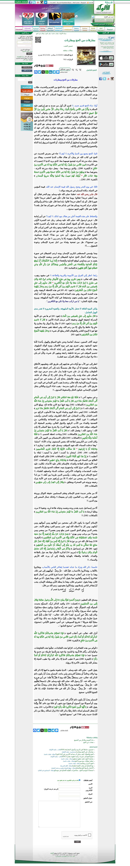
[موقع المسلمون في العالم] (58, 29)
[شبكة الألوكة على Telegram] (45, 2)
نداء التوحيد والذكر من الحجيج (84, 740)
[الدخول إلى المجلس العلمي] (102, 25)
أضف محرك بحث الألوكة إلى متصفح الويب (65, 856)
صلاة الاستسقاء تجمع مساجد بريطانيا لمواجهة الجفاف (107, 47)
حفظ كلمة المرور (25, 49)
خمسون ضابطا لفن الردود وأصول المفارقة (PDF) (77, 749)
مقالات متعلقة (68, 50)
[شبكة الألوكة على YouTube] (38, 2)
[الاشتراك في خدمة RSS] (88, 3)
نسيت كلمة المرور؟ (27, 51)
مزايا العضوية (20, 56)
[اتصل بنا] (53, 3)
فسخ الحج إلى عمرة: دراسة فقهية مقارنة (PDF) (78, 756)
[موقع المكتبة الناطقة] (36, 29)
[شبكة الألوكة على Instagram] (41, 2)
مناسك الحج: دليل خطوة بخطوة (83, 759)
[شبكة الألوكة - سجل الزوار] (76, 3)
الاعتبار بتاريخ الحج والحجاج (85, 768)
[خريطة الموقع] (90, 3)
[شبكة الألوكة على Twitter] (34, 2)
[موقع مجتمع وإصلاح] (84, 29)
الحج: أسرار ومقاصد (87, 763)
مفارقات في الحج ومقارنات (84, 752)
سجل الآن (25, 59)
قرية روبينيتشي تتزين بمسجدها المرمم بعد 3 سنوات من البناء (107, 43)
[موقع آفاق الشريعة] (101, 29)
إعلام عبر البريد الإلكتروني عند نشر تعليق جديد (68, 780)
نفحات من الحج (88, 742)
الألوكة (52, 853)
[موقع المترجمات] (19, 29)
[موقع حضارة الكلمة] (76, 29)
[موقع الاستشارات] (68, 29)
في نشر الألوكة (27, 70)
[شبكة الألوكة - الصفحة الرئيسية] (83, 3)
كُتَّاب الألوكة (105, 33)
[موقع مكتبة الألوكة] (43, 29)
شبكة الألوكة (63, 33)
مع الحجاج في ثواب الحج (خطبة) (83, 766)
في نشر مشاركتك (27, 67)
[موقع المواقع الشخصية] (50, 29)
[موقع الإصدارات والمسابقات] (27, 29)
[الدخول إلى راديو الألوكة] (101, 21)
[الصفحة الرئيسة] (92, 3)
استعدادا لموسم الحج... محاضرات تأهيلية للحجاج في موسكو (74, 770)
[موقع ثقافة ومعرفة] (93, 29)
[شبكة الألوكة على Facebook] (30, 2)
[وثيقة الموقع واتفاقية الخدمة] (64, 3)
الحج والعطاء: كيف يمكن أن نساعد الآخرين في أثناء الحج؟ (75, 754)
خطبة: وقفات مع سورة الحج (84, 761)
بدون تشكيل (65, 69)
